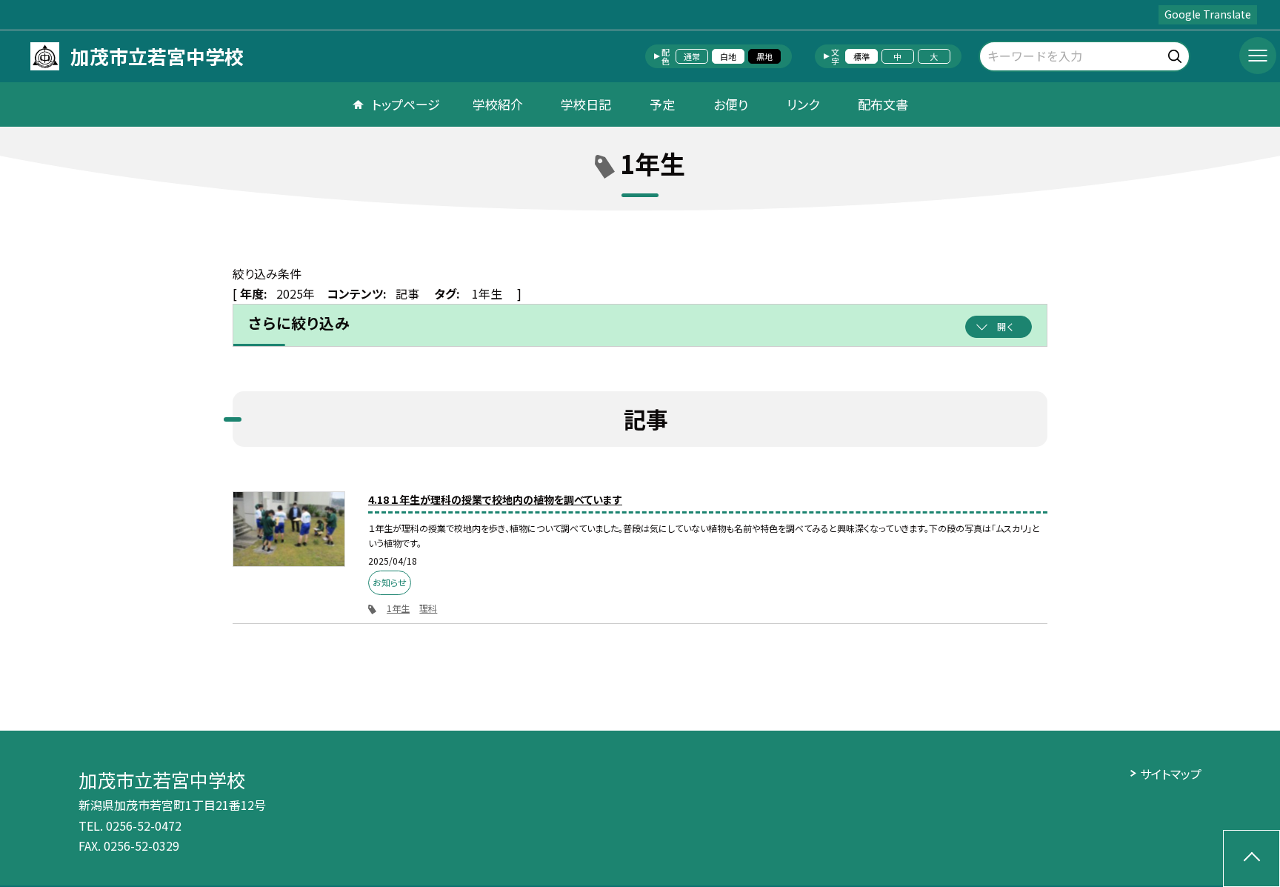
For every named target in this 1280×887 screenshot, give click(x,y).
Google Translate (1207, 14)
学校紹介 (498, 104)
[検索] (1176, 54)
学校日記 (586, 104)
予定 (662, 104)
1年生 (398, 608)
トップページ (406, 104)
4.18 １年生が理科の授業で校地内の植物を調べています (495, 499)
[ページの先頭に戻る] (1251, 858)
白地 (728, 56)
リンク (803, 104)
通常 (692, 56)
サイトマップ (1170, 774)
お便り (730, 104)
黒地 (764, 56)
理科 (428, 608)
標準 (861, 56)
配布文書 (883, 104)
